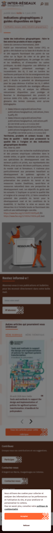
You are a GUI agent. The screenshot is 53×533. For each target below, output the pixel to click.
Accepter (24, 516)
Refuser (26, 525)
